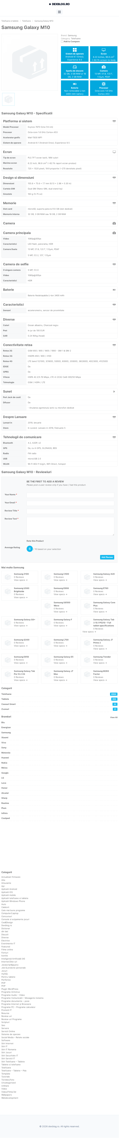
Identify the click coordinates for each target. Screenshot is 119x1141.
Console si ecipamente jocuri (15, 919)
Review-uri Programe (11, 1019)
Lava (3, 783)
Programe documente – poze (15, 1001)
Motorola (5, 752)
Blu (3, 722)
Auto (3, 904)
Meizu (4, 767)
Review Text (11, 518)
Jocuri (4, 971)
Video (4, 1088)
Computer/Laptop (9, 913)
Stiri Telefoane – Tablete (13, 1061)
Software (5, 1040)
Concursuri (6, 916)
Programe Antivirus (10, 992)
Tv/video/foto (7, 1079)
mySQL (4, 974)
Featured (5, 946)
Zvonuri (58, 709)
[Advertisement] (59, 845)
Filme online (7, 949)
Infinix (4, 813)
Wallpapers (6, 1095)
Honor (4, 788)
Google (5, 773)
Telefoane (76, 38)
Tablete (58, 699)
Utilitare (5, 1086)
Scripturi (5, 1022)
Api (2, 886)
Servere (5, 1028)
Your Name (11, 494)
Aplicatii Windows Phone (13, 901)
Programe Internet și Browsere (16, 1004)
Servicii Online (8, 1031)
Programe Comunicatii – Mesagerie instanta (22, 998)
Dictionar (5, 928)
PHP (3, 983)
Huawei (5, 757)
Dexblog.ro (6, 925)
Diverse (5, 937)
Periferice (6, 980)
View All (113, 717)
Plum (3, 808)
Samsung (18, 567)
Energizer (6, 727)
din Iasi (4, 931)
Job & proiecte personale (13, 967)
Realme (5, 803)
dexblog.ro (61, 4)
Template (5, 1073)
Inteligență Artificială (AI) (13, 958)
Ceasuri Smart (58, 704)
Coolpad (5, 818)
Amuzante (6, 883)
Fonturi (4, 952)
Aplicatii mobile (8, 895)
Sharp (4, 798)
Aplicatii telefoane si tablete (14, 898)
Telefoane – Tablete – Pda (13, 1070)
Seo (3, 1025)
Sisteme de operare (10, 1034)
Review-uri (6, 1016)
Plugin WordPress (9, 989)
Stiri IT (4, 1046)
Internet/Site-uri (9, 961)
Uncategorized (8, 1082)
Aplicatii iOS (7, 892)
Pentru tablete (8, 977)
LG (2, 778)
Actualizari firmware (10, 877)
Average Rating (12, 547)
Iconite (4, 955)
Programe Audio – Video (13, 995)
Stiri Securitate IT (9, 1055)
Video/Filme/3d (8, 1092)
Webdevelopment (9, 1098)
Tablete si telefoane (11, 1064)
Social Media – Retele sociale (15, 1037)
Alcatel (5, 793)
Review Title (12, 510)
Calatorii (5, 907)
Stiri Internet (7, 1043)
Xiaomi (4, 737)
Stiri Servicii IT (8, 1058)
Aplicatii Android (9, 889)
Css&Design (7, 922)
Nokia (4, 762)
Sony (3, 747)
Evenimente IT (8, 943)
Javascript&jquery (9, 965)
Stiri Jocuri (6, 1052)
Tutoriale (5, 1076)
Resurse (5, 1013)
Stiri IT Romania (8, 1049)
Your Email (11, 502)
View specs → (21, 580)
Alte (3, 880)
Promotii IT (6, 1010)
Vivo (3, 742)
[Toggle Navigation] (59, 11)
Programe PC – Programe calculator (18, 1007)
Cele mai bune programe (13, 910)
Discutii (4, 934)
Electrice (5, 940)
